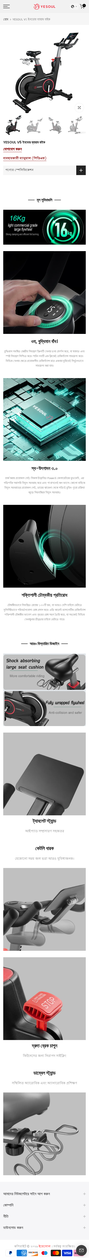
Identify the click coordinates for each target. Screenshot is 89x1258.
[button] (74, 6)
